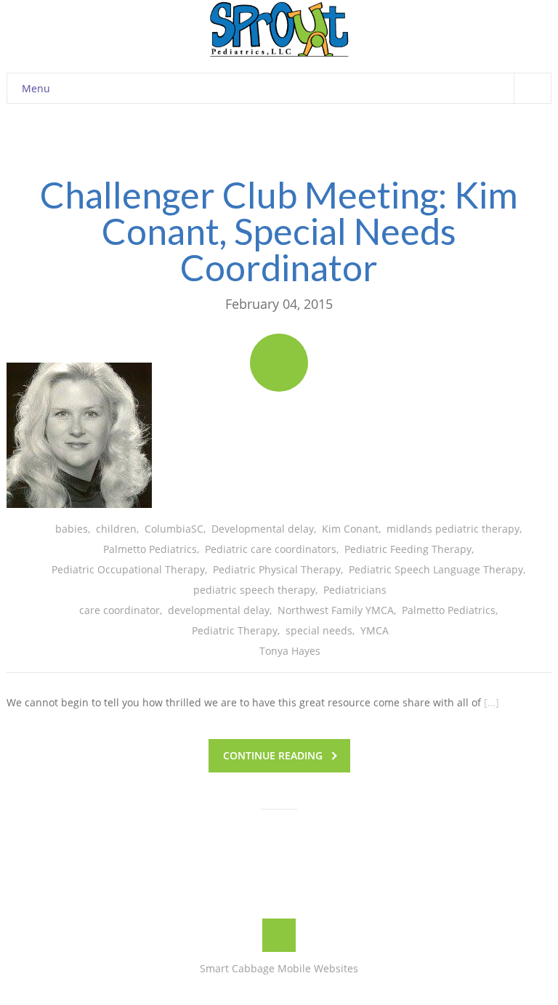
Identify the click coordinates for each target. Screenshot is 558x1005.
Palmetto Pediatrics (150, 549)
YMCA (374, 630)
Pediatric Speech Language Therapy (436, 569)
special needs (319, 630)
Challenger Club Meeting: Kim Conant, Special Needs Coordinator (279, 231)
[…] (491, 702)
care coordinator (119, 610)
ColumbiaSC (174, 529)
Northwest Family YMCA (336, 610)
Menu (36, 88)
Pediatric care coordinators (270, 549)
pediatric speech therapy (254, 590)
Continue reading (273, 755)
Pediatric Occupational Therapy (128, 569)
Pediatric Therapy (235, 630)
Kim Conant (350, 529)
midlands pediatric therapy (453, 529)
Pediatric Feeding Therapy (408, 549)
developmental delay (219, 610)
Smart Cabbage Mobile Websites (279, 968)
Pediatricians (355, 590)
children (116, 529)
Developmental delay (262, 529)
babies (71, 529)
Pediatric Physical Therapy (277, 569)
